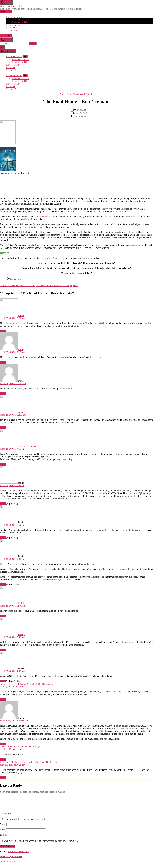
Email (3, 829)
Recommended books (83, 94)
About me (10, 27)
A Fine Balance (42, 216)
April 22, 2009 (81, 113)
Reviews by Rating (21, 19)
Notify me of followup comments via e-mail (24, 819)
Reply (3, 331)
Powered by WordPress (11, 856)
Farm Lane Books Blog (11, 6)
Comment (5, 813)
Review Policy (13, 25)
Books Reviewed (14, 17)
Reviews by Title (20, 22)
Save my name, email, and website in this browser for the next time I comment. (41, 841)
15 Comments (81, 116)
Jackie (83, 109)
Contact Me (11, 30)
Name (3, 824)
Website (3, 835)
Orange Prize (66, 94)
